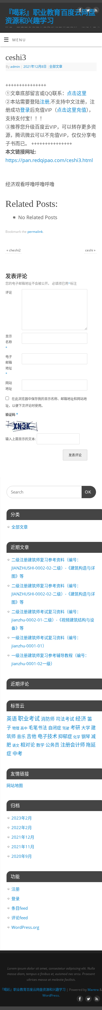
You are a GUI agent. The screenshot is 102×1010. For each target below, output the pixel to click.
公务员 (52, 745)
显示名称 (8, 342)
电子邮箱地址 (8, 365)
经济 (80, 718)
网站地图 (15, 785)
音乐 (21, 736)
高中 (23, 728)
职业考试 (29, 718)
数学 (40, 745)
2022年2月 (21, 827)
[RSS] (95, 11)
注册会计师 (72, 744)
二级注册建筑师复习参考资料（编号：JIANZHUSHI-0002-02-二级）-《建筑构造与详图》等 (53, 568)
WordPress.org (25, 927)
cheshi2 (14, 250)
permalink (35, 231)
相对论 (27, 744)
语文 (15, 745)
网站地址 (8, 386)
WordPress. (51, 995)
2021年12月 (22, 837)
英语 (12, 718)
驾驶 (65, 728)
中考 (17, 753)
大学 (85, 728)
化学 (76, 736)
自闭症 (54, 728)
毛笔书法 (38, 727)
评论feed (19, 917)
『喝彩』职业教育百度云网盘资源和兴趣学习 (50, 16)
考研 (75, 727)
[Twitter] (87, 11)
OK (86, 491)
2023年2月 (21, 818)
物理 (15, 728)
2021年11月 (22, 846)
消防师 (48, 719)
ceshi (90, 250)
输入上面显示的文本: (20, 439)
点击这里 (76, 93)
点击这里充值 (71, 110)
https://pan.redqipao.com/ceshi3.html (49, 160)
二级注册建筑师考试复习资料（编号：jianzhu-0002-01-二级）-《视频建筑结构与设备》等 (52, 620)
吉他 (31, 736)
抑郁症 (65, 736)
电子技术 (47, 736)
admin (15, 66)
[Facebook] (80, 11)
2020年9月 (21, 856)
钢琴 (85, 736)
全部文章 (55, 66)
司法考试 (65, 719)
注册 (45, 101)
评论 (8, 292)
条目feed (19, 908)
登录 (25, 110)
